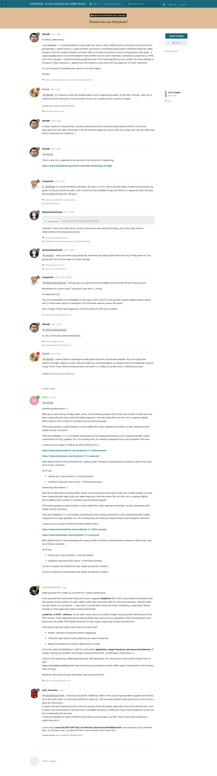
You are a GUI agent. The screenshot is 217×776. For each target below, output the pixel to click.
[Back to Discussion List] (3, 3)
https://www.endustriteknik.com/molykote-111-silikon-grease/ (74, 450)
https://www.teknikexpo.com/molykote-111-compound (70, 456)
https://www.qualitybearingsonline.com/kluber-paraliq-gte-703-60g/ (77, 165)
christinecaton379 (55, 695)
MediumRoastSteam (56, 283)
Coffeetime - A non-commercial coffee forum (57, 3)
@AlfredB (50, 186)
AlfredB (49, 95)
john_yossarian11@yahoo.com (68, 735)
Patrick (49, 154)
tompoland (53, 221)
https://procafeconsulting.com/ (58, 665)
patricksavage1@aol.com (64, 105)
